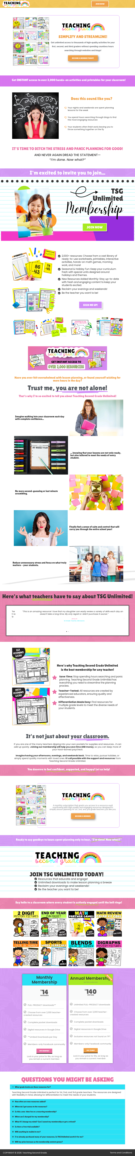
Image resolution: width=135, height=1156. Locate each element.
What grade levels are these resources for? (33, 1087)
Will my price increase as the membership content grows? (39, 1142)
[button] (11, 619)
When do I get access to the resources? (31, 1107)
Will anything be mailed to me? (28, 1132)
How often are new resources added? (30, 1101)
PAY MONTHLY (44, 1051)
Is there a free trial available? (27, 1127)
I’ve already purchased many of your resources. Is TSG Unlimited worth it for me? (49, 1137)
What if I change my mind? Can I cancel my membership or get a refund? (45, 1122)
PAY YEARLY (91, 1050)
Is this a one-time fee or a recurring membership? (36, 1112)
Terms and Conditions (121, 1152)
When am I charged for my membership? (32, 1117)
